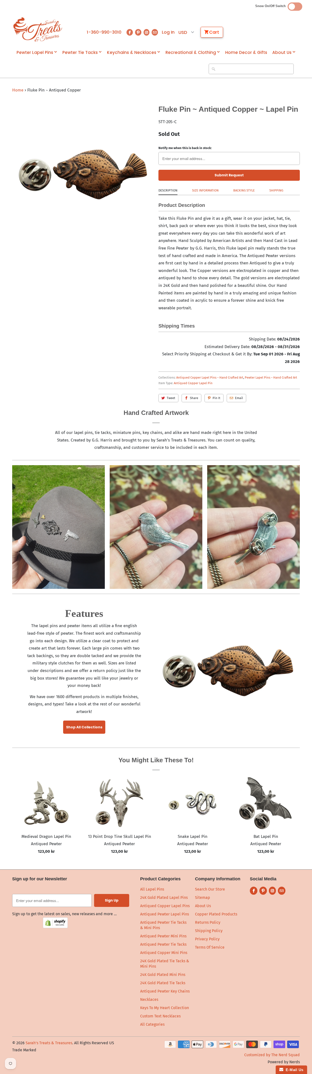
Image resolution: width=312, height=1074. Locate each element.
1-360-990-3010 (104, 32)
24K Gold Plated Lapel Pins (164, 897)
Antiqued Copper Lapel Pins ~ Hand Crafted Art (209, 377)
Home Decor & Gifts (246, 52)
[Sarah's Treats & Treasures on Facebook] (130, 32)
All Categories (152, 1024)
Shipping (276, 190)
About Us (282, 52)
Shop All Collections (84, 727)
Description (167, 190)
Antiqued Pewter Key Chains (165, 991)
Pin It (216, 398)
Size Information (205, 190)
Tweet (171, 398)
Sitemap (202, 897)
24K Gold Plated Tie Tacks (162, 983)
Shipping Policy (209, 930)
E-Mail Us (293, 1070)
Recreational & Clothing (191, 52)
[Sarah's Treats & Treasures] (37, 29)
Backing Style (244, 190)
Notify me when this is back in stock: (185, 148)
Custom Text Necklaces (160, 1016)
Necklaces (149, 999)
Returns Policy (207, 922)
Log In (168, 32)
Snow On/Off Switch (271, 6)
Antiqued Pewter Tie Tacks (163, 944)
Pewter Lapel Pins (35, 52)
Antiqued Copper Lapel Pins (165, 905)
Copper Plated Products (216, 914)
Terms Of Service (209, 947)
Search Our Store (210, 889)
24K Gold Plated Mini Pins (162, 974)
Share (194, 398)
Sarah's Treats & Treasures (49, 1043)
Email (239, 398)
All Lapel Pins (152, 889)
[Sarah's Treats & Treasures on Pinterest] (138, 32)
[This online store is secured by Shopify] (55, 926)
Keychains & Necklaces (131, 52)
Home (17, 90)
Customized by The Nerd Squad (272, 1055)
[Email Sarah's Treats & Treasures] (155, 32)
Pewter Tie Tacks (80, 52)
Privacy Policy (207, 939)
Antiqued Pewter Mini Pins (163, 936)
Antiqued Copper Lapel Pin (193, 383)
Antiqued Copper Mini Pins (163, 952)
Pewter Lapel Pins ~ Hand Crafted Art (271, 377)
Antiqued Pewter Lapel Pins (164, 914)
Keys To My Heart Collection (164, 1007)
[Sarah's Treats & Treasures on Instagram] (146, 32)
